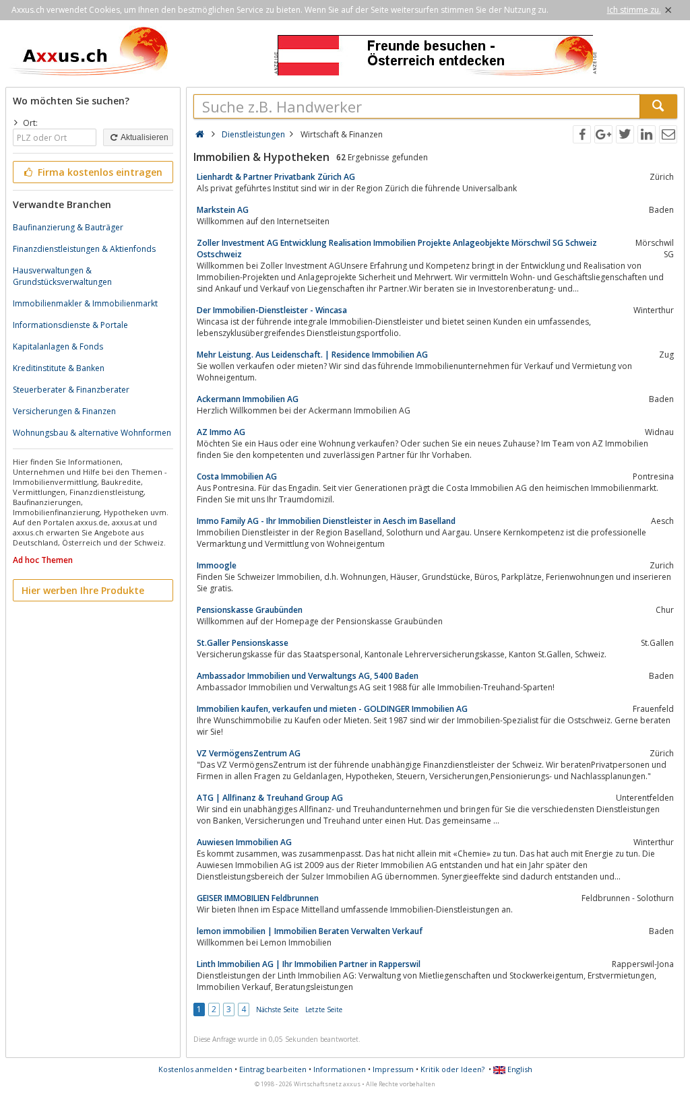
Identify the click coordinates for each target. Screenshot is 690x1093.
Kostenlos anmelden (195, 1069)
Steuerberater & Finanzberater (71, 389)
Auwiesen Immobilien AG (244, 842)
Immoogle (217, 565)
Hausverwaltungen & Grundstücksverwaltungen (62, 276)
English (518, 1069)
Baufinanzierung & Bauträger (68, 227)
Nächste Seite (277, 1009)
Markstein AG (223, 210)
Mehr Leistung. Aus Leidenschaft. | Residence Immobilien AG (312, 354)
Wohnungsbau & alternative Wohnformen (92, 432)
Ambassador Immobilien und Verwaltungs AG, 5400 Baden (307, 676)
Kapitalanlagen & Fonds (58, 346)
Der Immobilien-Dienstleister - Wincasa (272, 310)
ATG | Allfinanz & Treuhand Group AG (270, 797)
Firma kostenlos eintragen (98, 172)
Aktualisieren (143, 137)
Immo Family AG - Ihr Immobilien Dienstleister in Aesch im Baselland (326, 521)
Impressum (393, 1069)
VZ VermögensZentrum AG (249, 753)
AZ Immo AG (221, 432)
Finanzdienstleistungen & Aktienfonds (84, 249)
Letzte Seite (323, 1009)
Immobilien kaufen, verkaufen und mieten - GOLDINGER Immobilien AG (332, 709)
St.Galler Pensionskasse (242, 643)
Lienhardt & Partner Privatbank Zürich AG (276, 177)
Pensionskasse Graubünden (250, 610)
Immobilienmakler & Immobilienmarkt (85, 303)
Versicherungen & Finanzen (64, 411)
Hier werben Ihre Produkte (83, 590)
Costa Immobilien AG (237, 476)
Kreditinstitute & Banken (58, 368)
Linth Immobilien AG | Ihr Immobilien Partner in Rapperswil (308, 964)
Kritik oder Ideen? (452, 1069)
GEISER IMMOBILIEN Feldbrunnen (258, 898)
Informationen (339, 1069)
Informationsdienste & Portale (70, 325)
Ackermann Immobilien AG (248, 399)
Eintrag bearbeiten (273, 1069)
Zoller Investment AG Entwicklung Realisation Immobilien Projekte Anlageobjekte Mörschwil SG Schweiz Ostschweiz (397, 248)
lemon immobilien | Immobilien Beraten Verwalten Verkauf (309, 931)
